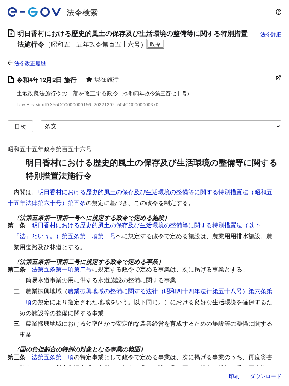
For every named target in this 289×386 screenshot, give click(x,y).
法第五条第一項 (53, 356)
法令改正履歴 (30, 63)
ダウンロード (265, 376)
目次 (20, 126)
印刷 (234, 376)
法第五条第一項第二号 (62, 269)
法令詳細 (270, 34)
